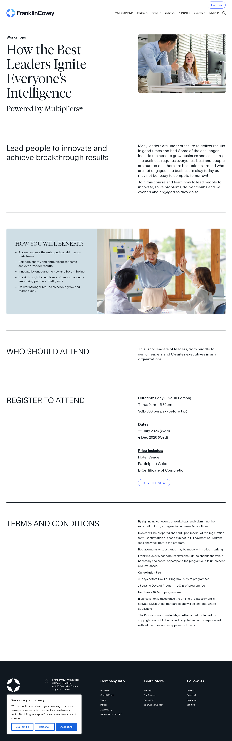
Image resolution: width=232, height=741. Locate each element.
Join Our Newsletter (153, 705)
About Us (104, 690)
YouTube (191, 705)
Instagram (192, 700)
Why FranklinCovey (124, 13)
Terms (103, 700)
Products (168, 13)
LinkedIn (191, 690)
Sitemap (147, 690)
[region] (44, 714)
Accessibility (106, 709)
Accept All (66, 726)
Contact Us (149, 700)
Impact (154, 13)
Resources (198, 13)
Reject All (44, 726)
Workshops (184, 13)
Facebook (191, 695)
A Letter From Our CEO (111, 714)
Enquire (216, 5)
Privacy (103, 705)
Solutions (141, 13)
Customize (22, 726)
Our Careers (149, 695)
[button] (146, 13)
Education (214, 13)
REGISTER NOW (154, 483)
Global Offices (107, 695)
